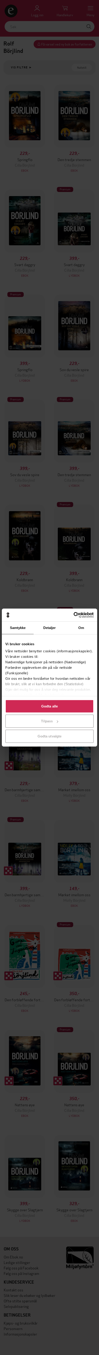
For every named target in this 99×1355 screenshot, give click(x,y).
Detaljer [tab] (49, 627)
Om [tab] (81, 627)
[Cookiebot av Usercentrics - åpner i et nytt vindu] (73, 615)
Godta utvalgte (49, 736)
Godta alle (49, 706)
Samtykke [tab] (18, 627)
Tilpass (47, 721)
